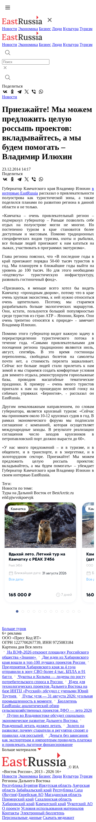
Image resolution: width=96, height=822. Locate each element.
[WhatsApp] (41, 92)
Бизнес (45, 29)
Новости (9, 29)
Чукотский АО (80, 804)
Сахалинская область (53, 799)
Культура (71, 29)
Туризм (86, 29)
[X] (27, 92)
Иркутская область (55, 785)
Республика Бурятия (20, 785)
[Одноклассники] (12, 92)
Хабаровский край (18, 804)
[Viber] (34, 92)
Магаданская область (63, 794)
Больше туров (14, 628)
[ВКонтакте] (5, 92)
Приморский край (18, 799)
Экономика (28, 29)
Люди (57, 29)
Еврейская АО (31, 794)
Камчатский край (51, 804)
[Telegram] (19, 92)
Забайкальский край (34, 790)
